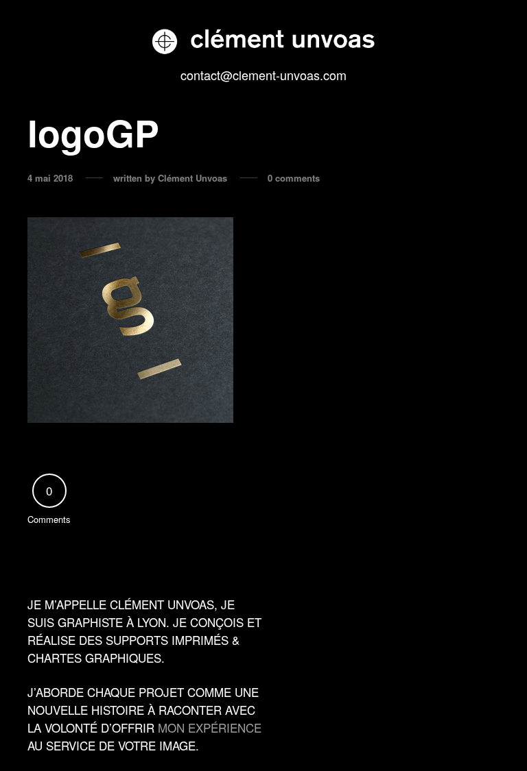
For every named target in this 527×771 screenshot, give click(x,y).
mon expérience (209, 727)
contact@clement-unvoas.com (263, 75)
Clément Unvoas (192, 178)
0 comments (294, 178)
